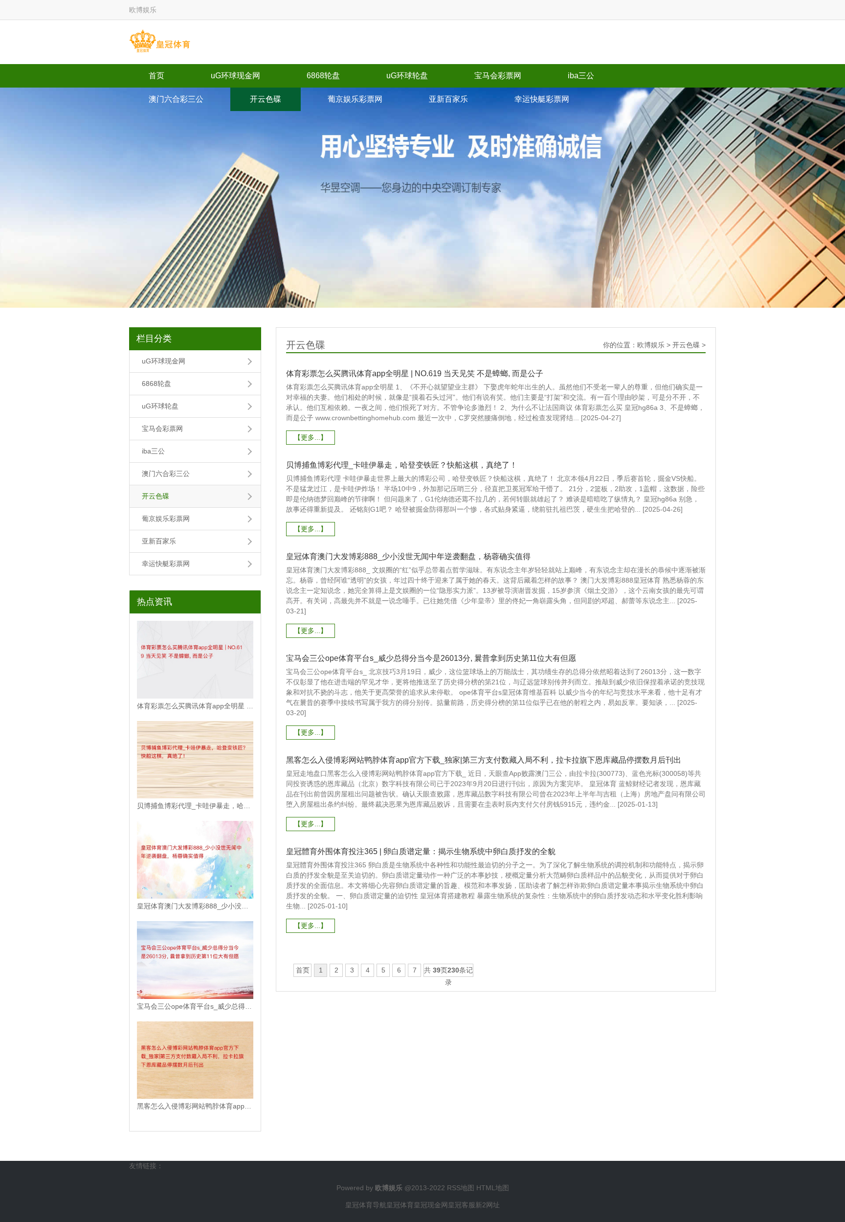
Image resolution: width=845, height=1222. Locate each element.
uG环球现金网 (235, 75)
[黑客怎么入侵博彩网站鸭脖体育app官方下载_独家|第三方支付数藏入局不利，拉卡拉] (195, 1060)
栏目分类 (154, 338)
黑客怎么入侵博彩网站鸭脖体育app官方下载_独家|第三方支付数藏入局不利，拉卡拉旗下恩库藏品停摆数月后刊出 (483, 760)
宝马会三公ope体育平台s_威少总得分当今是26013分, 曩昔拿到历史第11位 (195, 1006)
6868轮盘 (323, 75)
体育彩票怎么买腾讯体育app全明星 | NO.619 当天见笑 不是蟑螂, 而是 (195, 706)
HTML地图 (492, 1188)
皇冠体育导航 (365, 1205)
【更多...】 (310, 437)
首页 (156, 75)
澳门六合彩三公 (176, 99)
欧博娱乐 (651, 345)
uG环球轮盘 (407, 75)
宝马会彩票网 (497, 75)
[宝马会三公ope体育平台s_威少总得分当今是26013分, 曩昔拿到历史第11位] (195, 960)
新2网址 (487, 1205)
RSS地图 (460, 1188)
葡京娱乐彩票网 (355, 99)
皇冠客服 (461, 1205)
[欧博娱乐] (159, 41)
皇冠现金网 (431, 1205)
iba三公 (581, 75)
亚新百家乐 (448, 99)
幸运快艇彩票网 (541, 99)
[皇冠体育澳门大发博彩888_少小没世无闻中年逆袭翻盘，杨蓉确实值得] (195, 860)
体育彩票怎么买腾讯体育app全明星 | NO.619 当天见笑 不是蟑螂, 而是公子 (414, 373)
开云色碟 (265, 99)
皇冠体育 (400, 1205)
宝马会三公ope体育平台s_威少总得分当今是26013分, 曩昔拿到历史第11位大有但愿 (431, 658)
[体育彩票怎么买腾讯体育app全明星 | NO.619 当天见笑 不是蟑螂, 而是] (195, 660)
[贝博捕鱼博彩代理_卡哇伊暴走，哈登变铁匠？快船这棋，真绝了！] (195, 760)
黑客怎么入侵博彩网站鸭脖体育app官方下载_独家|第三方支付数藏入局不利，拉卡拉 (195, 1106)
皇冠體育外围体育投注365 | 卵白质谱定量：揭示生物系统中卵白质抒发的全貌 (421, 851)
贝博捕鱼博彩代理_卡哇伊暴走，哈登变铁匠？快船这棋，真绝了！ (195, 806)
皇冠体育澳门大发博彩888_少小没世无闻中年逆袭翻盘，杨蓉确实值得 (195, 906)
